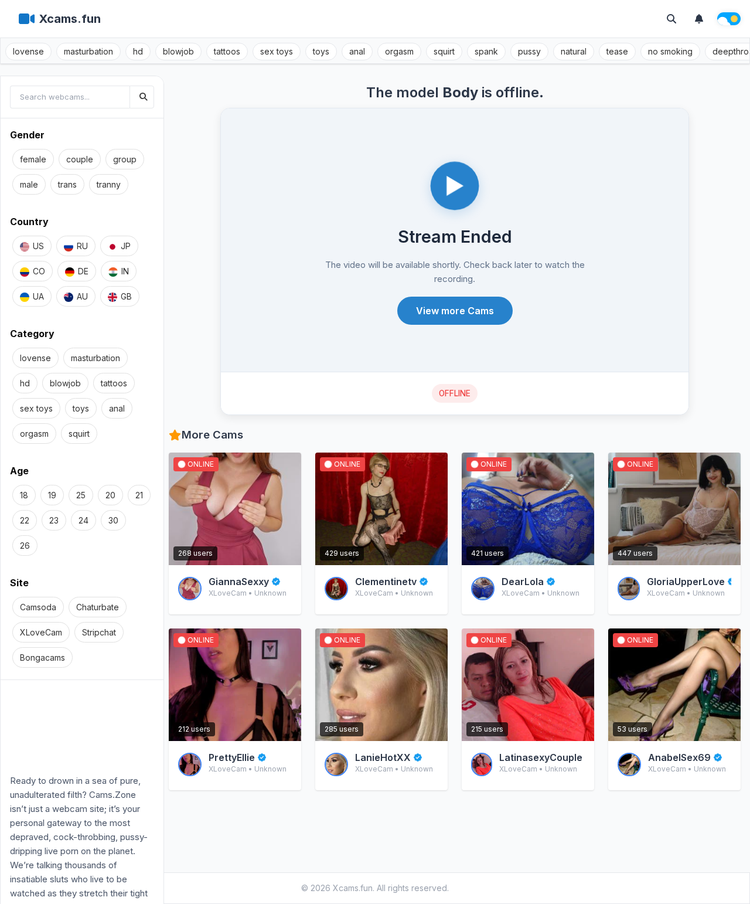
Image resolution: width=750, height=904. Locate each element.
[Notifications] (699, 18)
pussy (529, 51)
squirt (444, 51)
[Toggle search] (671, 18)
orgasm (399, 51)
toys (321, 51)
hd (138, 51)
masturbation (88, 51)
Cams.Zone (112, 794)
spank (486, 51)
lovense (28, 51)
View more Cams (455, 311)
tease (617, 51)
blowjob (178, 51)
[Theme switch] (729, 18)
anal (357, 51)
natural (574, 51)
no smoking (670, 51)
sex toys (276, 51)
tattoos (227, 51)
